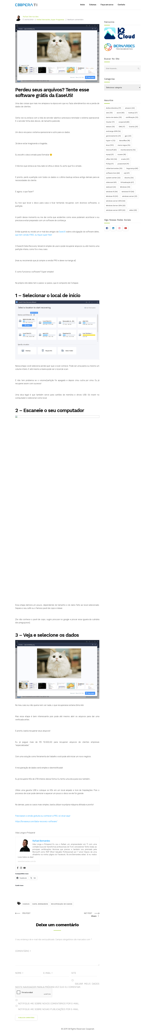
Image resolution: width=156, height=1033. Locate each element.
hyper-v (110, 140)
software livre (113, 173)
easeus (26, 904)
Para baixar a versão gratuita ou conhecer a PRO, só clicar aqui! (42, 816)
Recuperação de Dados (61, 904)
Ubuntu (129, 178)
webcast (111, 187)
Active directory (113, 108)
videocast (111, 182)
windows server (129, 196)
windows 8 (112, 192)
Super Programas (57, 20)
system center (113, 178)
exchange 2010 (113, 131)
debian (110, 127)
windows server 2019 (115, 210)
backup (132, 113)
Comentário (23, 951)
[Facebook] (18, 868)
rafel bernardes (40, 904)
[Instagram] (21, 868)
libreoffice (124, 140)
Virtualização (127, 182)
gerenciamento (113, 136)
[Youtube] (24, 868)
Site (73, 973)
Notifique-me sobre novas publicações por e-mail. (48, 1009)
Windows (125, 187)
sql (127, 173)
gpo (128, 136)
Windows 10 (112, 196)
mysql (110, 154)
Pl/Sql (110, 164)
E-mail (47, 973)
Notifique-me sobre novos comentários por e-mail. (48, 1003)
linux (110, 145)
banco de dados (114, 117)
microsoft (111, 150)
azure (120, 113)
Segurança (132, 168)
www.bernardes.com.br (27, 861)
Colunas (92, 5)
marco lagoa (124, 145)
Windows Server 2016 (115, 205)
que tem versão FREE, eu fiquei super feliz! (33, 235)
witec (133, 210)
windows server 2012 (115, 201)
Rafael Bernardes (31, 17)
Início (82, 5)
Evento (133, 127)
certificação (132, 117)
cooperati (124, 122)
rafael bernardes (114, 168)
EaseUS (62, 232)
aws (109, 113)
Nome (19, 973)
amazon (130, 108)
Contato (121, 5)
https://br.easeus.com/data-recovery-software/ (36, 821)
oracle (125, 159)
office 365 (111, 159)
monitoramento (128, 150)
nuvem (122, 154)
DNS (122, 127)
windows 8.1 (128, 192)
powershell (123, 164)
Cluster (110, 122)
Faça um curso (107, 5)
